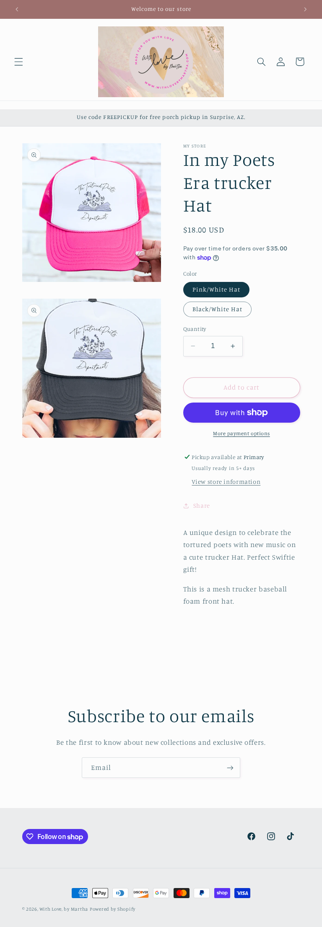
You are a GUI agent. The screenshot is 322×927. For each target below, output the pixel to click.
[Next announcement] (305, 9)
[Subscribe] (230, 767)
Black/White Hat (217, 308)
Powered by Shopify (112, 909)
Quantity (194, 328)
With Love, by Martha (63, 909)
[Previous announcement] (17, 9)
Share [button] (201, 505)
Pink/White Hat (216, 289)
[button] (18, 61)
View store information (226, 481)
